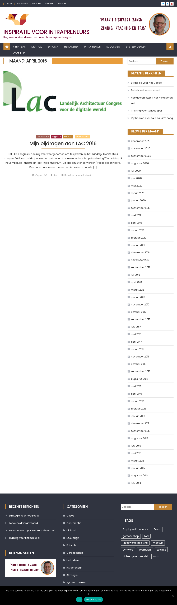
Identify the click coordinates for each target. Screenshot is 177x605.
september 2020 (141, 156)
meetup (158, 542)
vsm (156, 556)
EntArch (53, 46)
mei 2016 (136, 386)
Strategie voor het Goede (146, 83)
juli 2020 (136, 171)
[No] (172, 595)
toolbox (161, 549)
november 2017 (140, 304)
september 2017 (140, 319)
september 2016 (140, 371)
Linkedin (49, 3)
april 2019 (136, 223)
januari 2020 (138, 200)
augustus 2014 (139, 475)
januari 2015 (138, 468)
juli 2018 (135, 275)
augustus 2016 (139, 379)
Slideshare (22, 3)
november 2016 (140, 356)
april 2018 (136, 282)
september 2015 (140, 431)
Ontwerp (128, 549)
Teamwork (145, 549)
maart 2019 (138, 230)
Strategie (19, 46)
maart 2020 (138, 193)
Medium (62, 3)
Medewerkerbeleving (135, 542)
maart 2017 (138, 349)
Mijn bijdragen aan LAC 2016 (63, 144)
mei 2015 (136, 453)
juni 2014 (136, 483)
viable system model (135, 556)
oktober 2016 (138, 364)
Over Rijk (19, 53)
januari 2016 (138, 416)
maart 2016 (138, 401)
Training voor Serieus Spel (146, 110)
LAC (146, 536)
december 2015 (140, 423)
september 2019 (140, 208)
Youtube (36, 3)
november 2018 (140, 260)
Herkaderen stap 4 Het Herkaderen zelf (152, 100)
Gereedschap (75, 553)
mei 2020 (136, 185)
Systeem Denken (136, 46)
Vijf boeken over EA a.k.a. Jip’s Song (152, 118)
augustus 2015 (139, 438)
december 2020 (140, 141)
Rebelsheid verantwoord (145, 90)
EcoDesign (113, 46)
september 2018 (140, 267)
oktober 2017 (138, 312)
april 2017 (136, 341)
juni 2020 (136, 178)
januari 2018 (138, 297)
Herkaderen (71, 46)
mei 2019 (136, 215)
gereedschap (131, 536)
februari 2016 (138, 408)
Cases (70, 515)
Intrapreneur (92, 46)
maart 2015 (137, 460)
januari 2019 (138, 245)
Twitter (9, 3)
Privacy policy (93, 599)
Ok (79, 599)
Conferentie (43, 136)
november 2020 (140, 148)
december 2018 (140, 252)
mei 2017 (136, 334)
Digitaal (36, 46)
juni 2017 (136, 327)
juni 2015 (136, 446)
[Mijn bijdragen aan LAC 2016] (62, 100)
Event (157, 529)
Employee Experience (135, 529)
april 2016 (136, 393)
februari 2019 (138, 237)
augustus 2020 (140, 163)
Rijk (55, 175)
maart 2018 (138, 289)
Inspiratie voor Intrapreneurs (46, 32)
